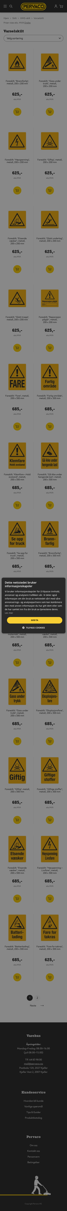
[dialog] (33, 605)
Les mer (9, 612)
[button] (33, 627)
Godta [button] (34, 620)
